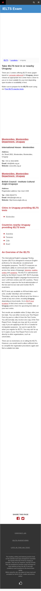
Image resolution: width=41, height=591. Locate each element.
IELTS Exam (12, 9)
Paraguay (9, 237)
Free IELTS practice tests (14, 89)
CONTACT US (20, 533)
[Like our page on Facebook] (21, 583)
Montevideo (10, 217)
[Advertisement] (20, 35)
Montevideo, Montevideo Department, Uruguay (15, 140)
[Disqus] (20, 380)
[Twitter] (22, 519)
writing (4, 273)
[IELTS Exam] (3, 2)
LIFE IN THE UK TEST (20, 547)
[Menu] (38, 2)
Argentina (9, 234)
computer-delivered (16, 75)
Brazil (8, 244)
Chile (8, 240)
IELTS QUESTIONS (20, 540)
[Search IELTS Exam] (33, 2)
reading (34, 270)
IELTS (6, 60)
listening (28, 270)
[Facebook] (18, 519)
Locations (14, 60)
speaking (13, 273)
